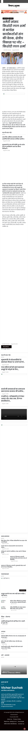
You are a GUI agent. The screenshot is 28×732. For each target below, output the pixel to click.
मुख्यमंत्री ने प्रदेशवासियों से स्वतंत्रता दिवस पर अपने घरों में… (13, 361)
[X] (2, 350)
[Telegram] (7, 350)
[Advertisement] (14, 168)
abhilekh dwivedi (7, 50)
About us (9, 719)
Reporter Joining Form (10, 721)
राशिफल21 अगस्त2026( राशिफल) (11, 673)
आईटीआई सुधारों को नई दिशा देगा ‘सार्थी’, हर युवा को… (13, 622)
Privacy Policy (17, 719)
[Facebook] (1, 350)
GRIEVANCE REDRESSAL (10, 724)
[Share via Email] (8, 350)
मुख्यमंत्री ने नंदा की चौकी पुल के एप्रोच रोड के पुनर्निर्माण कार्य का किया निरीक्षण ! (13, 146)
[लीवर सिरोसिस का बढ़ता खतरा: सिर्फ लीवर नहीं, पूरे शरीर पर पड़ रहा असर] (5, 609)
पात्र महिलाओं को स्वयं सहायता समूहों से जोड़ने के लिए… (12, 368)
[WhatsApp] (6, 350)
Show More (6, 346)
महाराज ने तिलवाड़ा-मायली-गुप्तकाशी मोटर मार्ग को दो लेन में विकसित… (18, 558)
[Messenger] (4, 350)
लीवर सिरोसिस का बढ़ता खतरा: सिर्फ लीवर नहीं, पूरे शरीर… (18, 607)
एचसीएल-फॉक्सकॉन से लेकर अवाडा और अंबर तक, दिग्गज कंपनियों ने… (12, 398)
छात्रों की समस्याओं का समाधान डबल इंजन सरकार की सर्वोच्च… (13, 390)
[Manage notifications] (24, 729)
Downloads (21, 721)
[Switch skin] (2, 6)
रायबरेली (11, 18)
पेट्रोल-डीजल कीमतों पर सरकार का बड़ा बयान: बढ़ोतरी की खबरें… (18, 601)
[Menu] (26, 6)
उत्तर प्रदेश (5, 18)
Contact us (21, 724)
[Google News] (5, 349)
